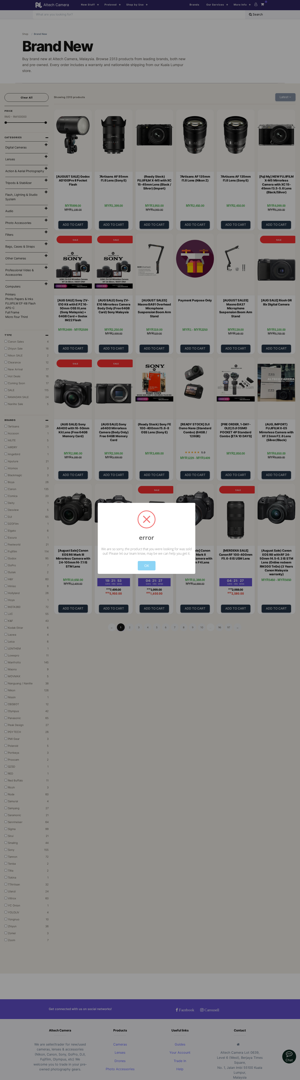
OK (146, 565)
